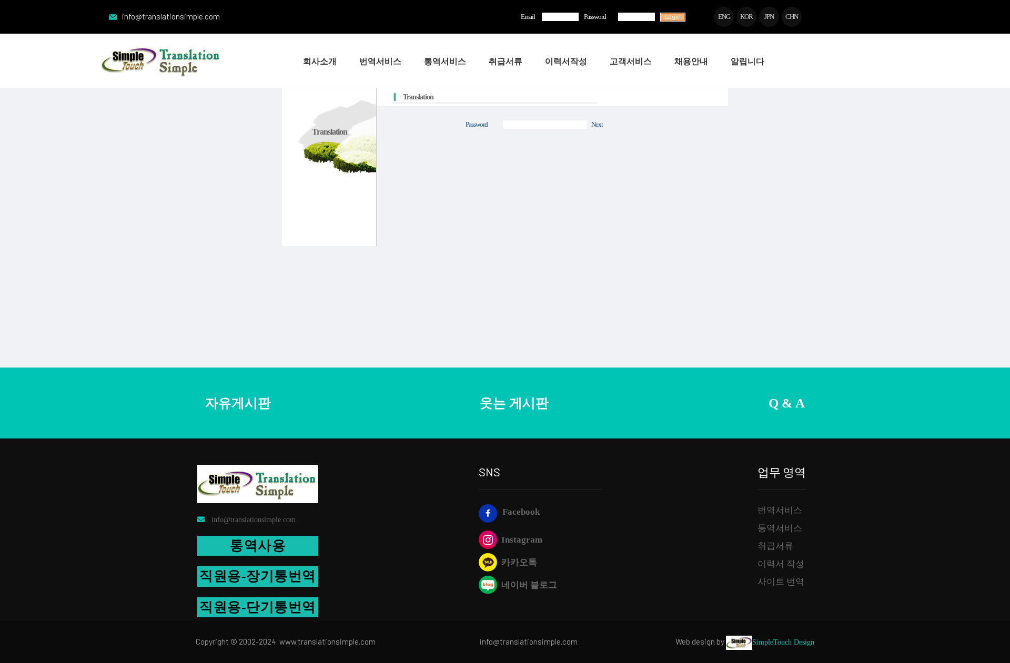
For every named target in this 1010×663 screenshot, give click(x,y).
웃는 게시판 (514, 403)
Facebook (521, 512)
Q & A (787, 403)
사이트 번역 (781, 582)
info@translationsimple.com (171, 16)
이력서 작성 (781, 564)
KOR (746, 17)
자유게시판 (238, 403)
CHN (791, 17)
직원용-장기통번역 (257, 576)
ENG (724, 17)
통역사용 (258, 545)
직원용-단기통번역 (257, 607)
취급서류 (775, 546)
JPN (769, 17)
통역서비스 (780, 528)
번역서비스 (780, 510)
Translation (418, 97)
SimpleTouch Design (783, 642)
